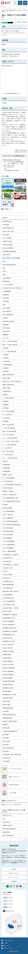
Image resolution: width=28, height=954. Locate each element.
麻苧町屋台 (6, 421)
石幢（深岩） (6, 298)
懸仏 (4, 261)
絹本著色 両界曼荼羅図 (9, 681)
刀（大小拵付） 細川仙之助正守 (11, 441)
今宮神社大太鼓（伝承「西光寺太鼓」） (13, 288)
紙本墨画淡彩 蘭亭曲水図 (9, 251)
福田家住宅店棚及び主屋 (9, 714)
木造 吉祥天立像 (7, 561)
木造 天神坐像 (7, 238)
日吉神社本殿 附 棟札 (8, 228)
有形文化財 (12, 10)
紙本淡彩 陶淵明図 (7, 678)
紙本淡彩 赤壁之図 (7, 648)
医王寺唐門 (6, 744)
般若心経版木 (6, 331)
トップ (3, 10)
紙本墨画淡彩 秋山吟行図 (9, 694)
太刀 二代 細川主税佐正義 (10, 438)
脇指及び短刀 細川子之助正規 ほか (12, 381)
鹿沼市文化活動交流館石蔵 (10, 721)
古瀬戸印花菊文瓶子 (8, 488)
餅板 (4, 268)
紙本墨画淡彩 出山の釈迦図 (10, 631)
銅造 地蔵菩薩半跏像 (8, 584)
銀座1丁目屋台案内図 (8, 374)
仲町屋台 (5, 395)
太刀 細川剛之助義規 (8, 411)
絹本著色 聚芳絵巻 (7, 684)
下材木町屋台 (6, 361)
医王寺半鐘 (6, 235)
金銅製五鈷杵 (6, 464)
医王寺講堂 (6, 734)
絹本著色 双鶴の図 (7, 661)
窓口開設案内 (13, 862)
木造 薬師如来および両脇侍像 (10, 554)
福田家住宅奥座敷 (7, 718)
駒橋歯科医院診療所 (8, 708)
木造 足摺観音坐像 (8, 518)
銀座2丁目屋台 (6, 388)
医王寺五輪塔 (6, 308)
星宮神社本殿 (6, 728)
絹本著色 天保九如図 (8, 651)
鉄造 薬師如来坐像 (8, 314)
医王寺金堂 (6, 751)
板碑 (4, 305)
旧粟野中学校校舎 (7, 241)
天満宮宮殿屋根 (7, 291)
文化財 (7, 10)
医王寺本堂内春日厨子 (8, 748)
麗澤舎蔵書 (6, 325)
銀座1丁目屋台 (6, 378)
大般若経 (5, 318)
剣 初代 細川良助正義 (9, 428)
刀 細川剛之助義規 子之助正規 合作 (12, 484)
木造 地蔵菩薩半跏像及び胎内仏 (11, 501)
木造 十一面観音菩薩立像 (9, 551)
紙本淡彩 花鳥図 (7, 611)
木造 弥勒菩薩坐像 (8, 548)
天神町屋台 (6, 401)
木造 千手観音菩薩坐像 (9, 541)
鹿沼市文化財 (13, 93)
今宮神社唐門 (6, 761)
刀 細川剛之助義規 (8, 398)
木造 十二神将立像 (7, 514)
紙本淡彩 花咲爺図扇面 (9, 668)
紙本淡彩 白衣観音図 (8, 248)
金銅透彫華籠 (6, 471)
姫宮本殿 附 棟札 (7, 221)
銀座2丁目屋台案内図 (8, 384)
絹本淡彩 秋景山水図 (8, 644)
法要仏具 (5, 461)
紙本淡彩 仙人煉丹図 (8, 664)
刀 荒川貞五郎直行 (8, 284)
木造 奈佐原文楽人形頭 (9, 604)
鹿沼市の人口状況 (10, 911)
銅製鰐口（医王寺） (8, 474)
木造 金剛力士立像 (7, 568)
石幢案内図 (6, 295)
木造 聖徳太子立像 (7, 581)
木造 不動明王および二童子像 (10, 564)
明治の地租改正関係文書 (9, 265)
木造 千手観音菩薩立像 (9, 544)
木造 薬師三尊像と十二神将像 (10, 608)
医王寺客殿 (6, 738)
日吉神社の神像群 (7, 508)
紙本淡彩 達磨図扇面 (8, 671)
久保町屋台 (6, 408)
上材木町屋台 (6, 418)
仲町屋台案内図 (7, 391)
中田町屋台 (6, 358)
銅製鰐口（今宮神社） (8, 491)
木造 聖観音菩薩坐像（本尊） (11, 498)
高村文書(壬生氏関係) (8, 321)
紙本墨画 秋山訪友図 (8, 688)
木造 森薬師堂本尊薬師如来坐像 (11, 524)
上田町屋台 (6, 348)
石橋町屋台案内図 (7, 365)
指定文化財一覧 (7, 815)
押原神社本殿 (6, 701)
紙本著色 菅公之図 (7, 638)
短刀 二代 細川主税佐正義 (10, 341)
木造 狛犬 (5, 571)
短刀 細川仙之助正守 (8, 434)
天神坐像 (5, 504)
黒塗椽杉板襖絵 (7, 654)
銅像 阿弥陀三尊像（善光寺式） (11, 591)
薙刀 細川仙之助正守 (8, 451)
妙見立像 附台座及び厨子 (10, 494)
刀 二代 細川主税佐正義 (9, 351)
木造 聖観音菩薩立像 (8, 511)
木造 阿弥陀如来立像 (8, 598)
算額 (4, 275)
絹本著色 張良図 (7, 691)
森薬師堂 (5, 724)
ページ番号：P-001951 (20, 22)
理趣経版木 (6, 335)
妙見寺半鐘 (6, 225)
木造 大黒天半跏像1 (8, 534)
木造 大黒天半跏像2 (8, 528)
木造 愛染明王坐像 (7, 594)
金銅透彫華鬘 (6, 468)
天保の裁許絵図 (7, 278)
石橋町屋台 (6, 368)
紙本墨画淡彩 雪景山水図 (9, 628)
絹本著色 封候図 (7, 658)
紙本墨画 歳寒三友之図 (9, 618)
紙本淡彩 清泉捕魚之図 (9, 624)
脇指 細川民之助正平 (8, 425)
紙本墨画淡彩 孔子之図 (9, 641)
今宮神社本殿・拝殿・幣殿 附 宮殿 (12, 754)
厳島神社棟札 (6, 281)
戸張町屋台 (6, 404)
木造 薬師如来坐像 (7, 588)
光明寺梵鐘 (6, 301)
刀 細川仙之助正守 (8, 454)
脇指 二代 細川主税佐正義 (10, 344)
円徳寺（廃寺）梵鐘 (8, 231)
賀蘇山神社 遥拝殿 (7, 245)
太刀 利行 (6, 338)
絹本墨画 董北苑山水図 (9, 634)
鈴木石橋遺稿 (6, 328)
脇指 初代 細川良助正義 (9, 431)
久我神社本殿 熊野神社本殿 (10, 731)
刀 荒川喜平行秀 (7, 414)
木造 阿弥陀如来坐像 (8, 531)
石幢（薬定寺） (7, 254)
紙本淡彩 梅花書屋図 (8, 621)
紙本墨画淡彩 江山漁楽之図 (10, 614)
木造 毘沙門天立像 (7, 558)
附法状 (4, 271)
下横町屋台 (6, 371)
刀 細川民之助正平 (8, 481)
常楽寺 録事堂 (6, 704)
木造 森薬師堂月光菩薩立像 (10, 521)
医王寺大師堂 (6, 741)
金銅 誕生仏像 (6, 578)
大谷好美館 (6, 711)
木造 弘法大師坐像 (7, 574)
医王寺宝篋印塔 (7, 311)
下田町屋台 (6, 354)
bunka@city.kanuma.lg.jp (12, 170)
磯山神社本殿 (6, 758)
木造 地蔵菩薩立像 (7, 538)
